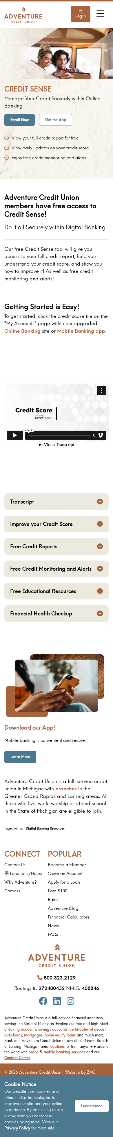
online (34, 1052)
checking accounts (20, 1029)
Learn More (23, 756)
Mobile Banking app (81, 331)
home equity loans (60, 1035)
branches (66, 788)
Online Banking (22, 331)
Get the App (55, 119)
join (96, 811)
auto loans (13, 1035)
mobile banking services (64, 1052)
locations (57, 1046)
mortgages (33, 1035)
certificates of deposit (88, 1029)
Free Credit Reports (33, 546)
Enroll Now (19, 119)
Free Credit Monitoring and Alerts (51, 568)
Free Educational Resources (43, 591)
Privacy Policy (17, 1128)
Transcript (22, 501)
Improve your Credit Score (41, 524)
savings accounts (53, 1029)
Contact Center (17, 1057)
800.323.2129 (60, 978)
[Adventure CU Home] (23, 14)
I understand (92, 1106)
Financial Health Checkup (41, 613)
